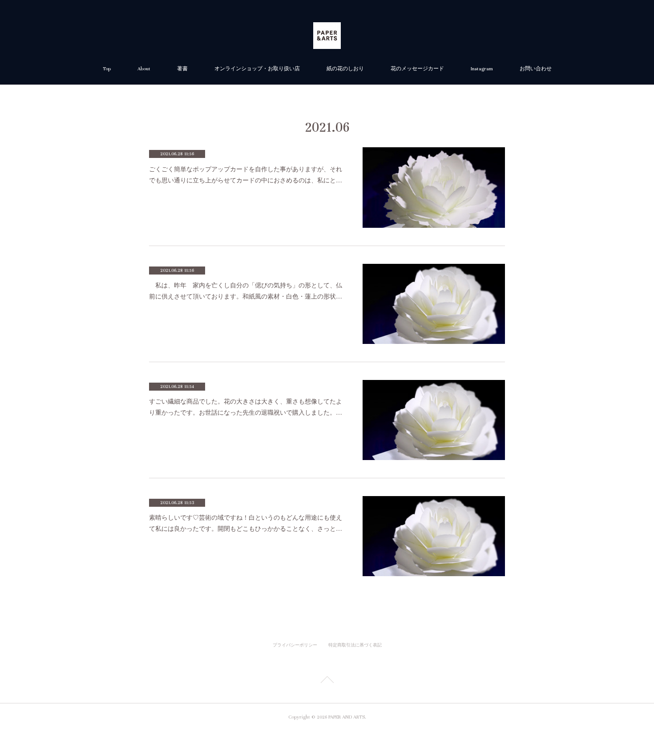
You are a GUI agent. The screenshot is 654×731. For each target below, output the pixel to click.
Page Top (327, 681)
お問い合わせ (536, 69)
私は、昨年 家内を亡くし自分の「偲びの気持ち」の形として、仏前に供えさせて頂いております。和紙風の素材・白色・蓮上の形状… (245, 290)
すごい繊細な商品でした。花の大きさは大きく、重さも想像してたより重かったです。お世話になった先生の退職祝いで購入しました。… (245, 406)
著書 (182, 69)
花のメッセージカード (417, 69)
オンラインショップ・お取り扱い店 (257, 69)
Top (107, 69)
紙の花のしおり (345, 69)
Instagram (482, 69)
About (143, 69)
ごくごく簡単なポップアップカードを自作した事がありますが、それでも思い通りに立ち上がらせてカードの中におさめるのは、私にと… (245, 174)
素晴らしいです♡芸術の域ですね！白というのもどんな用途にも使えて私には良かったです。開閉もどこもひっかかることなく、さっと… (245, 523)
